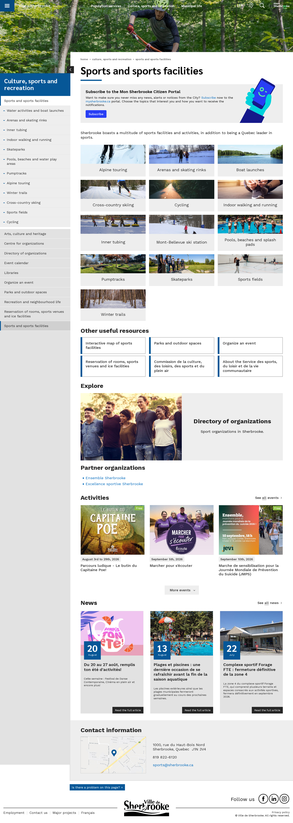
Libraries (11, 273)
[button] (7, 5)
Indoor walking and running (29, 140)
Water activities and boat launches (35, 110)
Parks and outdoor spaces (25, 292)
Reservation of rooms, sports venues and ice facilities (34, 314)
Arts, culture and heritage (25, 234)
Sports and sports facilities (26, 101)
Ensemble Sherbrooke (105, 478)
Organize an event (18, 282)
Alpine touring (18, 183)
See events (267, 498)
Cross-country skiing (24, 203)
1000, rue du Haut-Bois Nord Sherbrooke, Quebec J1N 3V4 (179, 747)
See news (268, 603)
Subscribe (208, 97)
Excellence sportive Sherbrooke (114, 484)
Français (88, 813)
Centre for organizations (24, 243)
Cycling (12, 222)
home (84, 59)
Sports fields (17, 212)
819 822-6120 (165, 757)
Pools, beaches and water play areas (32, 161)
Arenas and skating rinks (27, 120)
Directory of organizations (25, 253)
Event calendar (16, 263)
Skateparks (16, 149)
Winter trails (17, 193)
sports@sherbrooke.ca (173, 765)
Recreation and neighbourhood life (32, 302)
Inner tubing (17, 130)
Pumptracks (16, 173)
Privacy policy (281, 812)
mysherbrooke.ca (98, 101)
